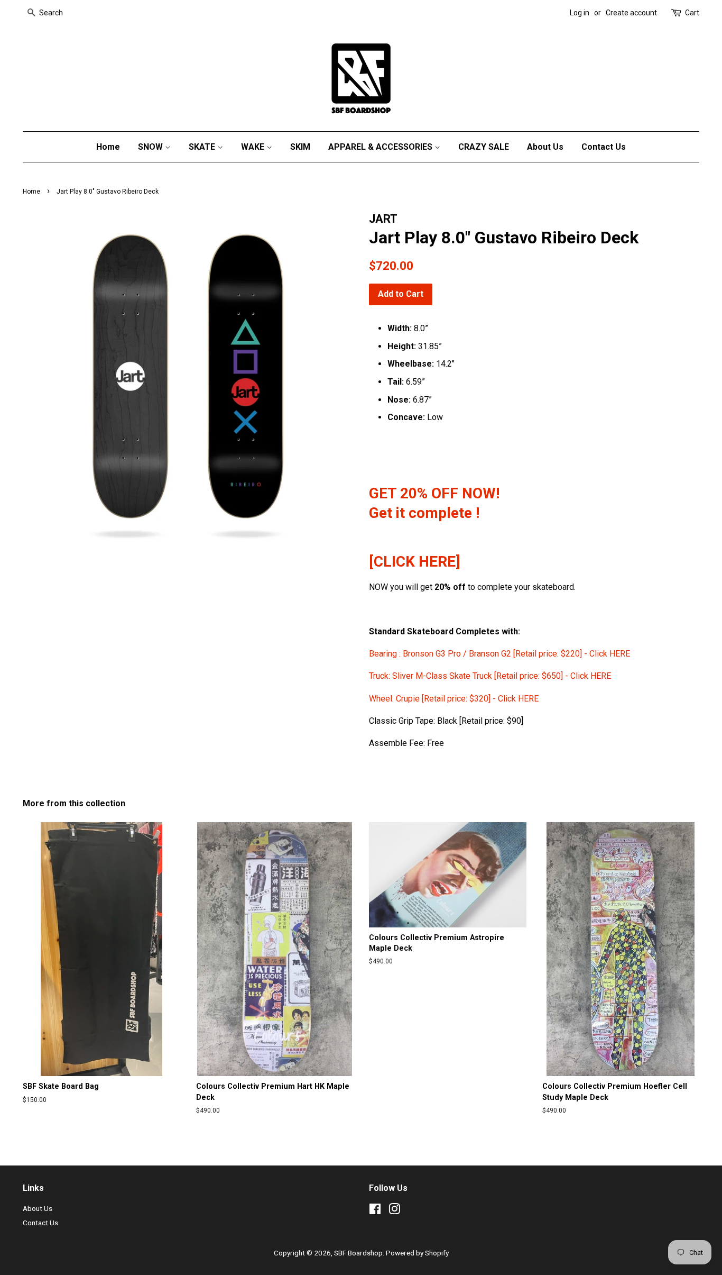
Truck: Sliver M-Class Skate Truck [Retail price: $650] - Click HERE (490, 676)
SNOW (151, 147)
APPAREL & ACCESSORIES (381, 147)
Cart (692, 12)
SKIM (300, 147)
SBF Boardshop (358, 1253)
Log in (579, 12)
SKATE (203, 147)
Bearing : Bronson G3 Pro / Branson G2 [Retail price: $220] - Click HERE (500, 654)
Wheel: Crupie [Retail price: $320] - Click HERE (454, 699)
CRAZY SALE (483, 147)
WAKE (253, 147)
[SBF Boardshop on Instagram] (394, 1211)
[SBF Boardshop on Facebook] (375, 1211)
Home (108, 147)
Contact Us (603, 147)
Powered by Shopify (417, 1253)
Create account (631, 12)
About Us (545, 147)
